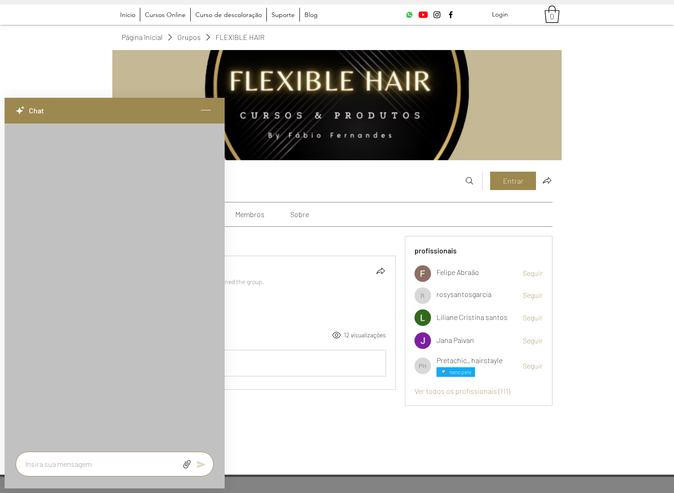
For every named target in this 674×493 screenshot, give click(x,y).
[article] (259, 323)
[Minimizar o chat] (206, 110)
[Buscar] (469, 181)
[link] (250, 214)
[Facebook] (450, 14)
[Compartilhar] (380, 270)
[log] (115, 284)
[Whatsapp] (409, 14)
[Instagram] (437, 14)
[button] (552, 14)
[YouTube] (423, 14)
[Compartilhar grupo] (546, 180)
